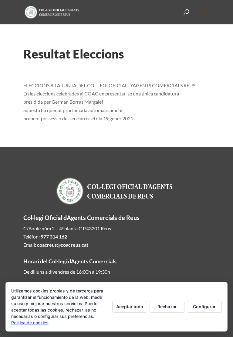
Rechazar (167, 306)
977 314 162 (54, 236)
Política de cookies (30, 322)
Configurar (204, 306)
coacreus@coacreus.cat (62, 245)
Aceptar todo (129, 306)
